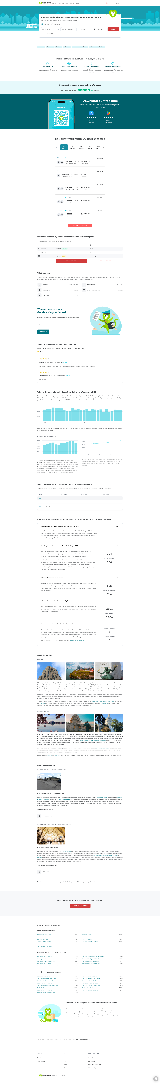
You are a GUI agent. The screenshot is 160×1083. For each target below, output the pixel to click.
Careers (66, 1067)
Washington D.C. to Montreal (44, 956)
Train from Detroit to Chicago (44, 946)
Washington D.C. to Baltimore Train (46, 961)
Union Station (67, 851)
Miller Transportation (65, 799)
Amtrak (64, 362)
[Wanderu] (45, 3)
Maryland (57, 755)
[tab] (46, 25)
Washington (71, 1039)
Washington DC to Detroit (77, 640)
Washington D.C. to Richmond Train (91, 963)
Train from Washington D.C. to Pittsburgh (92, 959)
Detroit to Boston (86, 934)
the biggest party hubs (102, 748)
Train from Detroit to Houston (89, 944)
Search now (99, 882)
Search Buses (71, 261)
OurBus (39, 857)
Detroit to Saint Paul (87, 939)
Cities (92, 47)
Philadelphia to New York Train (90, 983)
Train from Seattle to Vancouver (90, 990)
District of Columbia (60, 1039)
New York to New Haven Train (45, 990)
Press (65, 1064)
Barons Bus (111, 701)
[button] (106, 3)
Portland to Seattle (42, 987)
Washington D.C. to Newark (44, 963)
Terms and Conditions (94, 1064)
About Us (66, 1057)
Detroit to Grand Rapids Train (89, 937)
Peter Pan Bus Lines (111, 855)
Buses (54, 3)
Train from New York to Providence (91, 978)
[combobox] (48, 29)
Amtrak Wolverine (101, 797)
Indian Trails (102, 701)
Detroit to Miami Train (42, 939)
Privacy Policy (92, 1067)
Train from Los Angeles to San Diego (46, 978)
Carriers (75, 47)
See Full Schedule (80, 225)
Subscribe (43, 331)
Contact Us (91, 1057)
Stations (101, 47)
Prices (67, 47)
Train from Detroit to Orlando (44, 941)
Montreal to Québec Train (43, 976)
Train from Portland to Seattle (89, 980)
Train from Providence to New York (91, 985)
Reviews (58, 47)
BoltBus (102, 855)
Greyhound (95, 701)
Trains (59, 3)
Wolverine (105, 703)
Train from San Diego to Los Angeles (46, 980)
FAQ (84, 47)
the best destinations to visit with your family (93, 740)
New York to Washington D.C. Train (46, 992)
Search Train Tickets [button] (80, 905)
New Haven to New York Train (45, 983)
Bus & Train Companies (68, 3)
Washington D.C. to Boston (44, 959)
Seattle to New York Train (88, 987)
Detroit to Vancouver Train (44, 934)
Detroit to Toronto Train (43, 937)
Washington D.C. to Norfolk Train (90, 961)
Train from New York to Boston (90, 976)
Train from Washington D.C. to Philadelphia (93, 956)
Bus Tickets (40, 1057)
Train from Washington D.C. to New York (47, 966)
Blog (77, 3)
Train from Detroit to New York (90, 941)
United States (49, 1039)
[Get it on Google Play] (109, 113)
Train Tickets (40, 1039)
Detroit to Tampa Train (43, 944)
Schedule (41, 47)
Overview (50, 47)
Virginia (49, 755)
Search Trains (105, 261)
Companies (91, 1061)
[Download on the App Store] (91, 113)
